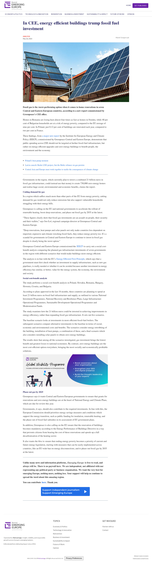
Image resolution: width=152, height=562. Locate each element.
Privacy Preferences (74, 558)
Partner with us (108, 527)
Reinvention (56, 14)
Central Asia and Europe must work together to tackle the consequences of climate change (61, 169)
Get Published (140, 5)
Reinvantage (42, 558)
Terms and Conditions (140, 558)
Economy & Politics (13, 14)
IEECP (80, 246)
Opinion (130, 14)
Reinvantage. (17, 538)
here (44, 482)
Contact (105, 530)
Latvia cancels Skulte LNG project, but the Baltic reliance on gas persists (54, 165)
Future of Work (117, 14)
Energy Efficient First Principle (70, 258)
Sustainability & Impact (97, 14)
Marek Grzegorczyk (122, 37)
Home (128, 5)
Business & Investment (74, 14)
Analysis (26, 36)
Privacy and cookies (141, 556)
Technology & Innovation (36, 14)
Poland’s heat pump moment (36, 160)
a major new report (50, 135)
